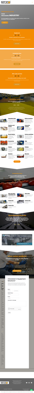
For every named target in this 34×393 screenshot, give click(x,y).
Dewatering (11, 141)
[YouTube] (26, 382)
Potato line (10, 200)
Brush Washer (11, 134)
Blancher (27, 153)
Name (9, 289)
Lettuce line (27, 200)
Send (9, 312)
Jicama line (11, 205)
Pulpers (10, 147)
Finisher (27, 147)
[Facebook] (31, 382)
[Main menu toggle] (32, 2)
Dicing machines (29, 118)
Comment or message (12, 300)
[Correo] (29, 382)
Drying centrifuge (29, 134)
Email (9, 296)
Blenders (10, 153)
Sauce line (27, 193)
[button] (1, 239)
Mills (26, 141)
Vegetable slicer (12, 118)
